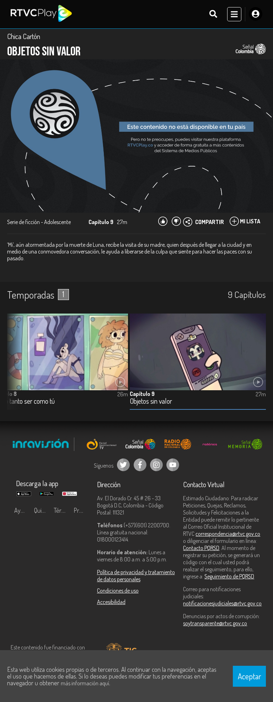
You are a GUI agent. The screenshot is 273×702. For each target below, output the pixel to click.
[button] (16, 367)
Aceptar (249, 676)
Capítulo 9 (142, 393)
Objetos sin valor (151, 401)
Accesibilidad (111, 601)
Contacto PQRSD (201, 547)
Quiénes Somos (42, 510)
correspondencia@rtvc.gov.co (228, 533)
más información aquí (85, 683)
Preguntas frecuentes (82, 510)
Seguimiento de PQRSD (229, 576)
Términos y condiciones (62, 510)
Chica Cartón (23, 36)
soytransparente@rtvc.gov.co (215, 623)
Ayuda (22, 510)
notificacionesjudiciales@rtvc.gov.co (222, 603)
